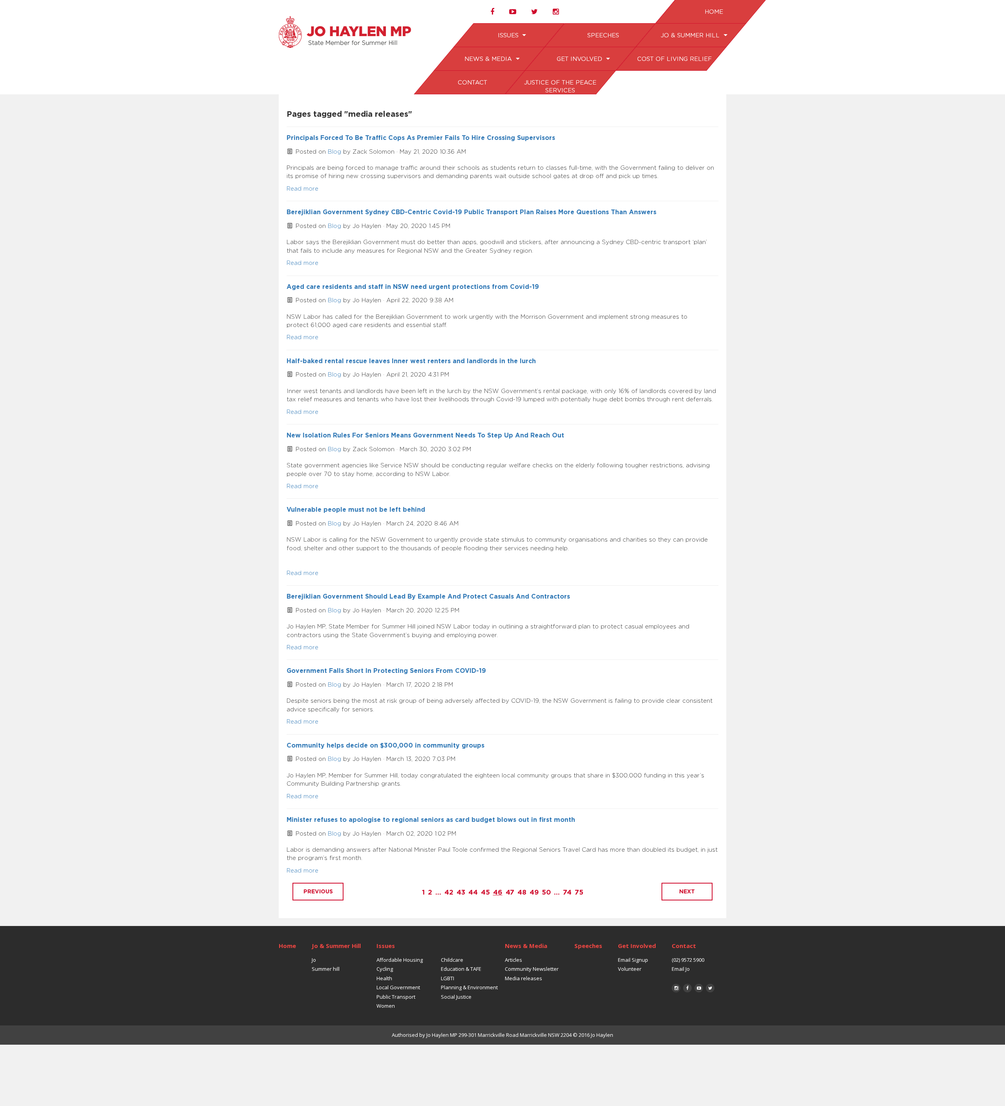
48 (521, 892)
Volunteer (629, 968)
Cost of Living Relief (674, 59)
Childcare (452, 959)
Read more (302, 189)
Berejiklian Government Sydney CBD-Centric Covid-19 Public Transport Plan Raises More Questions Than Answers (471, 212)
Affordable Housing (399, 959)
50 (546, 892)
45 (485, 892)
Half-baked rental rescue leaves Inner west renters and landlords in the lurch (411, 361)
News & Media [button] (489, 59)
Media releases (523, 978)
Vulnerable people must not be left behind (356, 510)
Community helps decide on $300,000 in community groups (385, 745)
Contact (472, 83)
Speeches (603, 36)
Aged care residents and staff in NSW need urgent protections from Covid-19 (413, 287)
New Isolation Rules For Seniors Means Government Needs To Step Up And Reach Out (425, 435)
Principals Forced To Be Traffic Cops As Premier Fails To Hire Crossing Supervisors (421, 138)
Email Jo (681, 968)
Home (713, 12)
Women (385, 1005)
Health (384, 978)
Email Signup (633, 959)
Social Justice (456, 996)
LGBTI (447, 978)
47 (510, 892)
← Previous (318, 891)
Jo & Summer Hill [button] (690, 36)
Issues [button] (508, 36)
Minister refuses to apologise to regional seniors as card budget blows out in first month (431, 820)
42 (448, 892)
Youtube (698, 988)
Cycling (384, 968)
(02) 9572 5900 (688, 959)
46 (497, 892)
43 (461, 892)
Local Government (398, 987)
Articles (513, 959)
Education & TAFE (461, 968)
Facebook (687, 988)
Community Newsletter (532, 968)
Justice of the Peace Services (560, 87)
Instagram (676, 988)
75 (579, 892)
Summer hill (326, 968)
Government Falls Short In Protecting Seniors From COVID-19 (386, 671)
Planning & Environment (469, 987)
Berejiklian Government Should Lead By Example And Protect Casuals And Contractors (428, 596)
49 (534, 892)
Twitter (710, 988)
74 (567, 892)
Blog (334, 152)
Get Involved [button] (580, 59)
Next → (687, 891)
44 (473, 892)
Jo (314, 959)
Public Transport (395, 996)
